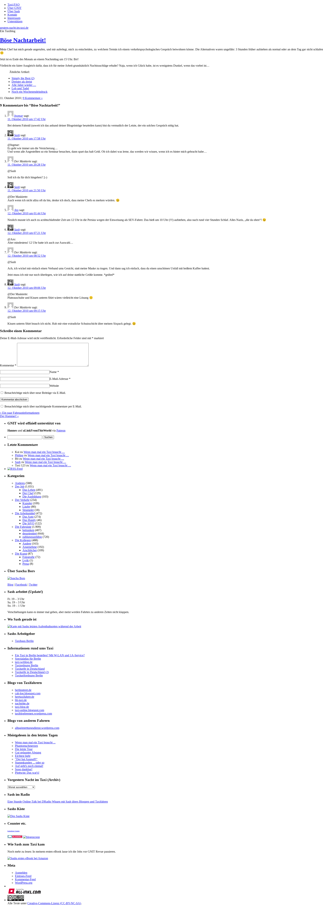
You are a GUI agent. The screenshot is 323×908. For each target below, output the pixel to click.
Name (54, 371)
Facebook (21, 584)
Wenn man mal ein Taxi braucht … (44, 452)
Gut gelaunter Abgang (28, 752)
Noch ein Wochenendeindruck (29, 91)
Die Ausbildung (31, 496)
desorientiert (29, 533)
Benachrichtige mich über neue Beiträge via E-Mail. (35, 392)
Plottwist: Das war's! (27, 772)
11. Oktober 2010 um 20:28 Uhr (26, 164)
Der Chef (27, 493)
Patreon (60, 430)
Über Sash (13, 11)
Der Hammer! (9, 416)
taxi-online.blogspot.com (29, 710)
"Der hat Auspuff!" (26, 759)
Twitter (33, 584)
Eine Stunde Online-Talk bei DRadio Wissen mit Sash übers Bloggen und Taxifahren (57, 801)
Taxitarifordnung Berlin (29, 675)
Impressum (13, 18)
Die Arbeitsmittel (25, 513)
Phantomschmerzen (26, 745)
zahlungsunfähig (32, 536)
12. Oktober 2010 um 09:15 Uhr (26, 310)
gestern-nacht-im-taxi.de (14, 27)
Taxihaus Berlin (24, 641)
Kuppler (27, 503)
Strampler (28, 510)
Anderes (20, 483)
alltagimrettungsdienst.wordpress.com (37, 727)
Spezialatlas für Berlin (28, 658)
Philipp (19, 455)
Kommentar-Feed (25, 879)
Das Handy (29, 520)
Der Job (19, 486)
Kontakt (12, 14)
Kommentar (8, 365)
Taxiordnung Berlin (26, 665)
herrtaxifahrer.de (24, 696)
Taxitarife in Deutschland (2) (32, 672)
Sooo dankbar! (23, 769)
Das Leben (28, 489)
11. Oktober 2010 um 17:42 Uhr (26, 119)
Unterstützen (14, 21)
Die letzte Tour (24, 749)
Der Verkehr (22, 499)
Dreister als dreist (22, 81)
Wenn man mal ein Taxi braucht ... (35, 742)
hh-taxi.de (21, 700)
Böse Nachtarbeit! (23, 40)
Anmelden (21, 872)
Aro (16, 210)
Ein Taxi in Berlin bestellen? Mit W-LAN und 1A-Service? (50, 655)
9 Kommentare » (33, 98)
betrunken (28, 530)
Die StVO (28, 523)
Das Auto (28, 516)
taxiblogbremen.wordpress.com (33, 713)
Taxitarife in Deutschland (30, 668)
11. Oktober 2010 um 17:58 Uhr (26, 138)
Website (54, 385)
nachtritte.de (22, 703)
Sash (17, 135)
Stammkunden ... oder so (29, 762)
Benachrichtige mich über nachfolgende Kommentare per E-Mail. (43, 406)
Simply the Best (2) (23, 78)
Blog (10, 584)
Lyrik (25, 560)
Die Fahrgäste (23, 526)
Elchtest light (22, 755)
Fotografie (28, 557)
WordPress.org (23, 882)
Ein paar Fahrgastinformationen (19, 412)
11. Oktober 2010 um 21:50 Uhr (26, 190)
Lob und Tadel (20, 88)
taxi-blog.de (22, 706)
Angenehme (29, 546)
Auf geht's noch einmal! (29, 766)
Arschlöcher (29, 550)
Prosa (25, 563)
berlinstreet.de (23, 690)
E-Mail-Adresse (60, 378)
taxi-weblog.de (24, 662)
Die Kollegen (23, 540)
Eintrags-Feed (23, 876)
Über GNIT (14, 8)
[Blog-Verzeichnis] (14, 837)
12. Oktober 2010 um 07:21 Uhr (26, 233)
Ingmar (18, 115)
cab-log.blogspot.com (27, 693)
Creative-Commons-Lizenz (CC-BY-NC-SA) (54, 903)
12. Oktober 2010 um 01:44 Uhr (26, 213)
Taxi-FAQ (13, 4)
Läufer (26, 506)
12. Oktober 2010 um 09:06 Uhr (26, 287)
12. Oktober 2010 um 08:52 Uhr (26, 255)
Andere (26, 543)
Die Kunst (21, 553)
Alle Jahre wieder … (24, 85)
